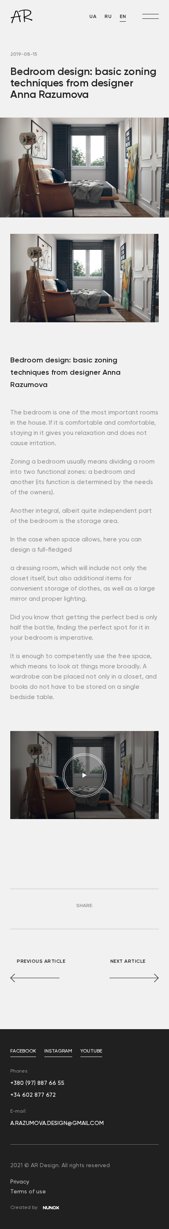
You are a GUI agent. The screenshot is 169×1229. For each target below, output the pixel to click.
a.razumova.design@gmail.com (57, 1123)
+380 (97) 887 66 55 (37, 1083)
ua (92, 16)
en (123, 16)
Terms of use (28, 1192)
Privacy (19, 1182)
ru (108, 16)
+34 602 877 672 (33, 1095)
